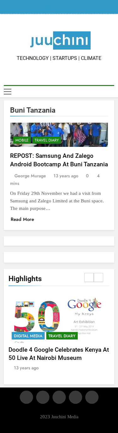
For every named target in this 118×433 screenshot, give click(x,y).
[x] (59, 397)
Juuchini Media (64, 416)
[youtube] (91, 397)
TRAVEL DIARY (47, 140)
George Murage (30, 176)
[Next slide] (98, 277)
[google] (75, 397)
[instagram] (42, 397)
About (48, 6)
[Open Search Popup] (112, 91)
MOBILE (22, 140)
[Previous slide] (89, 277)
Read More (22, 219)
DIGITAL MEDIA (28, 336)
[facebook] (26, 397)
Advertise (66, 6)
